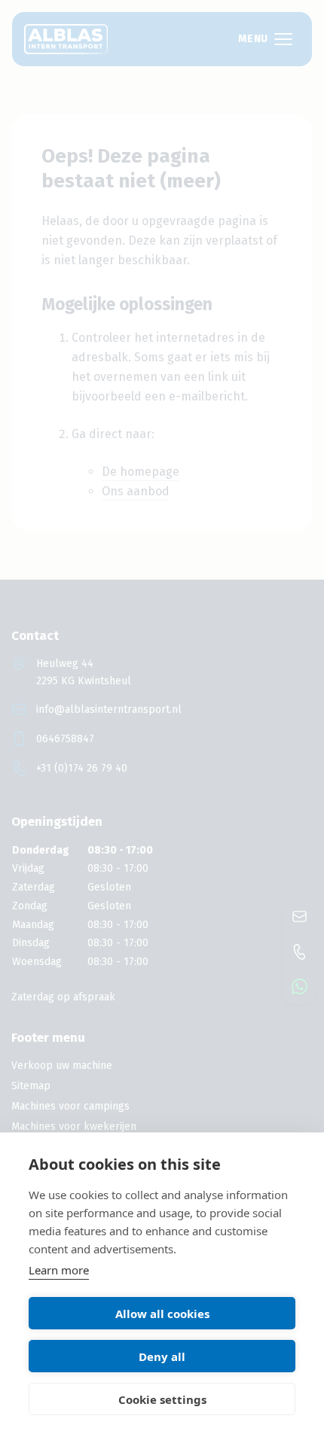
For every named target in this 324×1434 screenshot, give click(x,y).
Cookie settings (162, 1399)
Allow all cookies (162, 1313)
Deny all (162, 1356)
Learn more (59, 1269)
